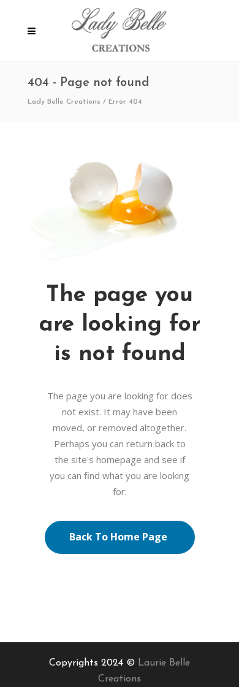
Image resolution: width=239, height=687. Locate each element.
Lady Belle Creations (64, 102)
